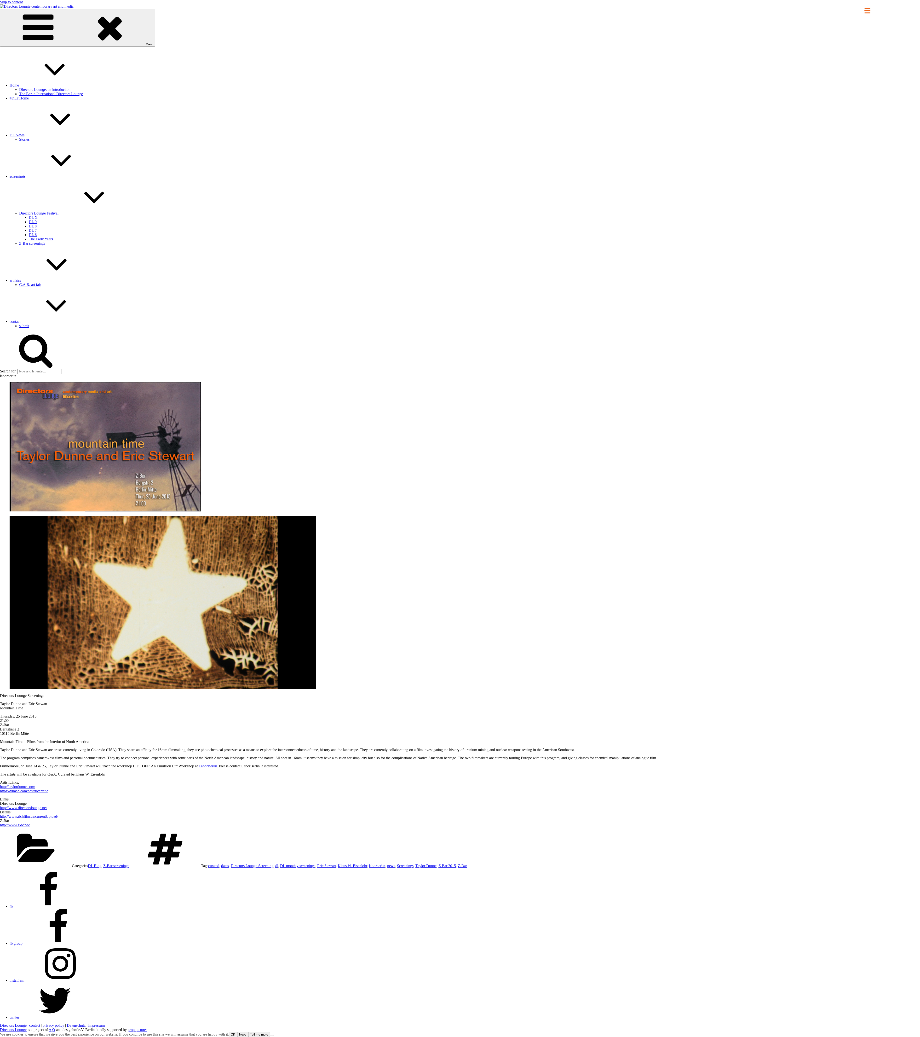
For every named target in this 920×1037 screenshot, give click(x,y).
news (391, 866)
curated (213, 866)
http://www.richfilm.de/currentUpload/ (29, 816)
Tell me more (259, 1034)
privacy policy (53, 1025)
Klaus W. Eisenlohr (352, 866)
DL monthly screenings (297, 866)
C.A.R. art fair (30, 285)
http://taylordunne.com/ (17, 787)
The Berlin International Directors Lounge (51, 94)
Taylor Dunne (426, 866)
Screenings (405, 866)
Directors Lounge (13, 1025)
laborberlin (377, 866)
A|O (52, 1030)
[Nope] (272, 1035)
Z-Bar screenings (32, 243)
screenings (17, 176)
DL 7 (33, 230)
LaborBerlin (208, 766)
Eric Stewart (326, 866)
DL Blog (94, 866)
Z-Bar (462, 866)
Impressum (96, 1025)
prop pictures (137, 1030)
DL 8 (33, 226)
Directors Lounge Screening (252, 866)
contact (15, 321)
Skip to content (11, 2)
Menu (149, 44)
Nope (242, 1034)
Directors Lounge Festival (38, 213)
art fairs (15, 280)
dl (276, 866)
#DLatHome (19, 98)
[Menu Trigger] (867, 10)
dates (225, 866)
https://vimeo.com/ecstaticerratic (24, 791)
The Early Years (41, 239)
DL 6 (33, 235)
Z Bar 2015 (447, 866)
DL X (33, 217)
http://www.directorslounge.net (23, 808)
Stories (24, 139)
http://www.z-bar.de (15, 825)
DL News (17, 135)
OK (233, 1034)
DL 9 (33, 222)
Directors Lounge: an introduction (44, 89)
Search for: (8, 371)
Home (14, 85)
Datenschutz (76, 1025)
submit (24, 326)
